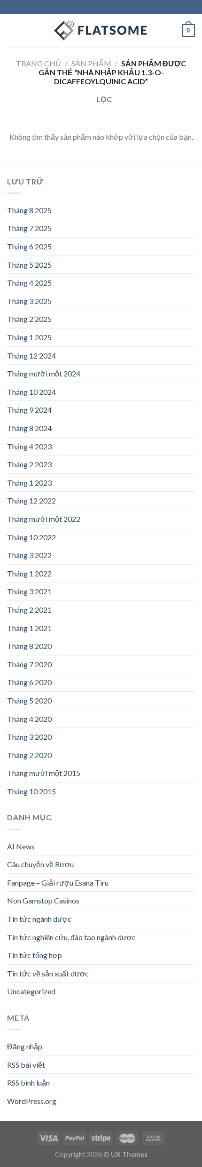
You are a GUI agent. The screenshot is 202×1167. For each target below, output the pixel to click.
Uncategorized (31, 991)
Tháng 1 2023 (29, 482)
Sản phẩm (91, 63)
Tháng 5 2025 (29, 264)
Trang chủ (38, 63)
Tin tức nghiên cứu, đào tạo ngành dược (71, 937)
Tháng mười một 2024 (43, 373)
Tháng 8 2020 (29, 645)
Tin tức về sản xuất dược (48, 973)
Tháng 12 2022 (31, 500)
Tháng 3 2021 (29, 591)
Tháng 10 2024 (31, 391)
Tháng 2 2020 (29, 755)
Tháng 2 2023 (29, 464)
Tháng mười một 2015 (43, 772)
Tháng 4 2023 (29, 446)
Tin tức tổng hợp (34, 955)
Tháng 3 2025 (29, 300)
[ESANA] (101, 30)
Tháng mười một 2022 (43, 518)
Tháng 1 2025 (29, 337)
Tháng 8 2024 (29, 428)
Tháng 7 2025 (29, 228)
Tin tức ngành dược (39, 918)
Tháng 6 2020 (29, 682)
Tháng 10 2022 (31, 537)
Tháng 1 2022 (29, 573)
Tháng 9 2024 (29, 409)
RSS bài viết (26, 1064)
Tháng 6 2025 (29, 246)
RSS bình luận (28, 1082)
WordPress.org (31, 1100)
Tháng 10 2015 (31, 791)
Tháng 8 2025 (29, 210)
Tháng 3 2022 (29, 555)
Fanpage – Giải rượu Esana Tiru (58, 882)
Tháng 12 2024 (31, 355)
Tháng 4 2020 (29, 718)
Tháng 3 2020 (29, 736)
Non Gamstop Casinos (43, 900)
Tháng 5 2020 (29, 700)
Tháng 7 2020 (29, 664)
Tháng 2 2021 (29, 609)
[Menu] (12, 30)
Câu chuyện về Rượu (40, 864)
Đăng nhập (24, 1046)
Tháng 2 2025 (29, 318)
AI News (21, 846)
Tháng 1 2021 (29, 627)
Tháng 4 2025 (29, 282)
